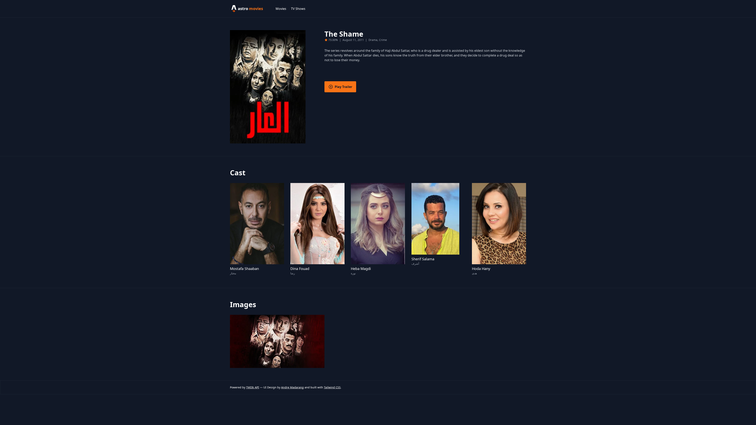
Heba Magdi (361, 268)
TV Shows (298, 8)
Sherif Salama (422, 259)
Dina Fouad (299, 268)
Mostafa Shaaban (244, 268)
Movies (281, 8)
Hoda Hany (481, 268)
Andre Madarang (292, 387)
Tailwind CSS (332, 387)
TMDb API (252, 387)
